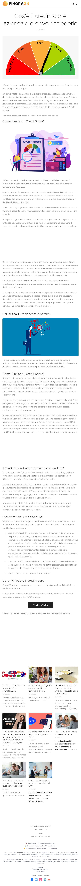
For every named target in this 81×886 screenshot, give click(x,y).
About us (46, 875)
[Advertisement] (40, 244)
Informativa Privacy (40, 829)
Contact (40, 875)
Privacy (34, 875)
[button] (73, 3)
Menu (77, 4)
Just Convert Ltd (44, 826)
